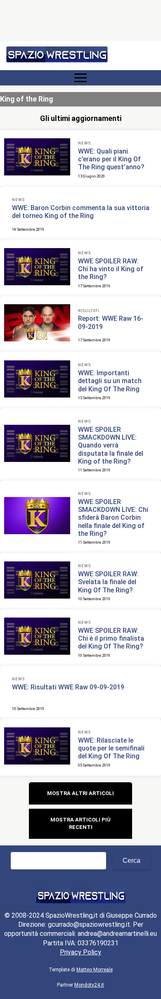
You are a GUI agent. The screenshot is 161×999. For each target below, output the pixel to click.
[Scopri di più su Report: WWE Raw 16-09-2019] (37, 324)
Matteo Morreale (94, 970)
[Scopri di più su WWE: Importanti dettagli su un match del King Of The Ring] (37, 380)
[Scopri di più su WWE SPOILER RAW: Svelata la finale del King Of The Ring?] (37, 581)
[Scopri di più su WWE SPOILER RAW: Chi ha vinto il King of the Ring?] (37, 268)
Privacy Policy (80, 952)
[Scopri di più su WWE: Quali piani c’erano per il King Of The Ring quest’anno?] (37, 158)
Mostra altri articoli (80, 793)
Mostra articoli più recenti (80, 823)
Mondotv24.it (89, 985)
